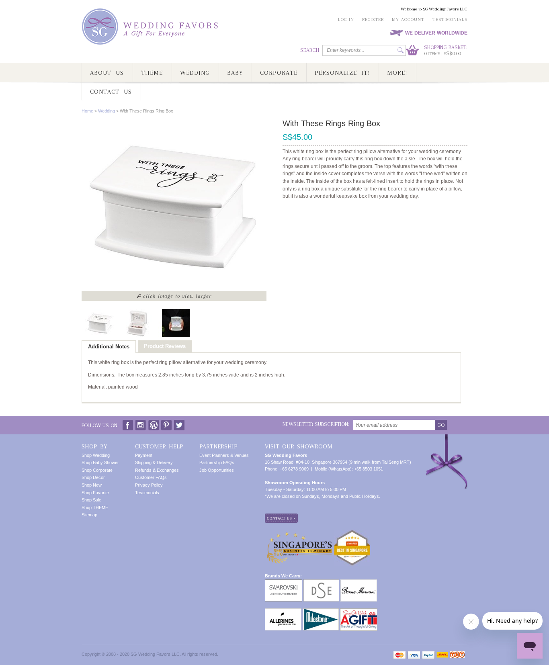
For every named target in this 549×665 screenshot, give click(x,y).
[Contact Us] (281, 516)
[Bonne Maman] (358, 582)
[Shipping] (442, 655)
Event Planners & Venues (224, 455)
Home (87, 110)
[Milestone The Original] (321, 611)
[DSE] (321, 582)
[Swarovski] (283, 582)
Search (309, 50)
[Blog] (153, 423)
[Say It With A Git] (358, 611)
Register (373, 19)
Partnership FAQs (216, 462)
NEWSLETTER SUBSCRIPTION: (316, 424)
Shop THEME (95, 507)
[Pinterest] (166, 423)
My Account (408, 19)
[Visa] (414, 655)
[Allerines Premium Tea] (283, 611)
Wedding (106, 110)
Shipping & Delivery (154, 462)
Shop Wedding (96, 455)
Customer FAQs (151, 477)
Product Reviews (165, 346)
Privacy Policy (149, 485)
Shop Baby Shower (100, 462)
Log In (346, 19)
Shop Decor (93, 477)
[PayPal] (428, 655)
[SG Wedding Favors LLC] (151, 26)
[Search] (400, 50)
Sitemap (89, 514)
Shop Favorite (95, 492)
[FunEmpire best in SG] (352, 532)
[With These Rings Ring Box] (100, 323)
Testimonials (449, 19)
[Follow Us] (140, 423)
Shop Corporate (97, 470)
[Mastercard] (399, 655)
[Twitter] (179, 423)
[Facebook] (128, 423)
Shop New (92, 485)
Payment (143, 455)
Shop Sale (91, 499)
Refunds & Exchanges (157, 470)
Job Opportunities (216, 470)
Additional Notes (108, 347)
